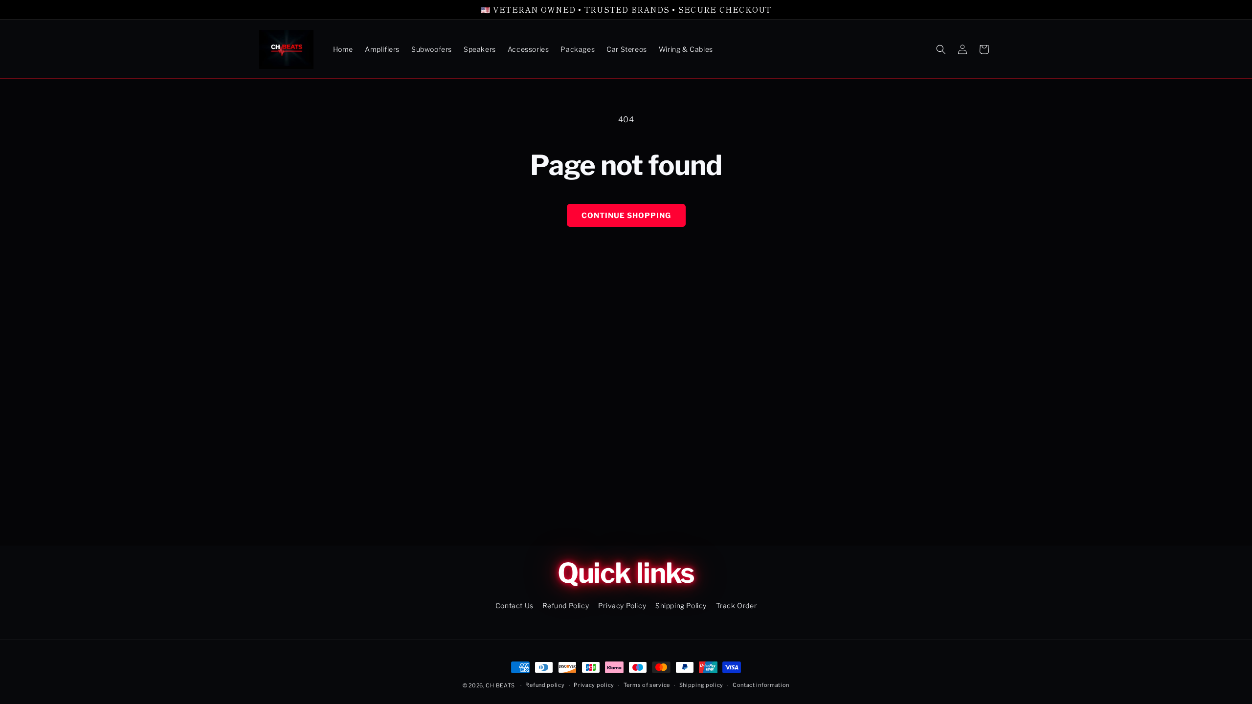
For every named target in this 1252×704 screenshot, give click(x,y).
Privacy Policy (622, 605)
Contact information (761, 685)
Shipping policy (701, 685)
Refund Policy (565, 605)
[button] (941, 49)
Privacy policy (594, 685)
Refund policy (544, 685)
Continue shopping (626, 215)
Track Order (736, 605)
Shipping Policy (681, 605)
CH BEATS (501, 685)
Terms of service (647, 685)
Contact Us (514, 605)
